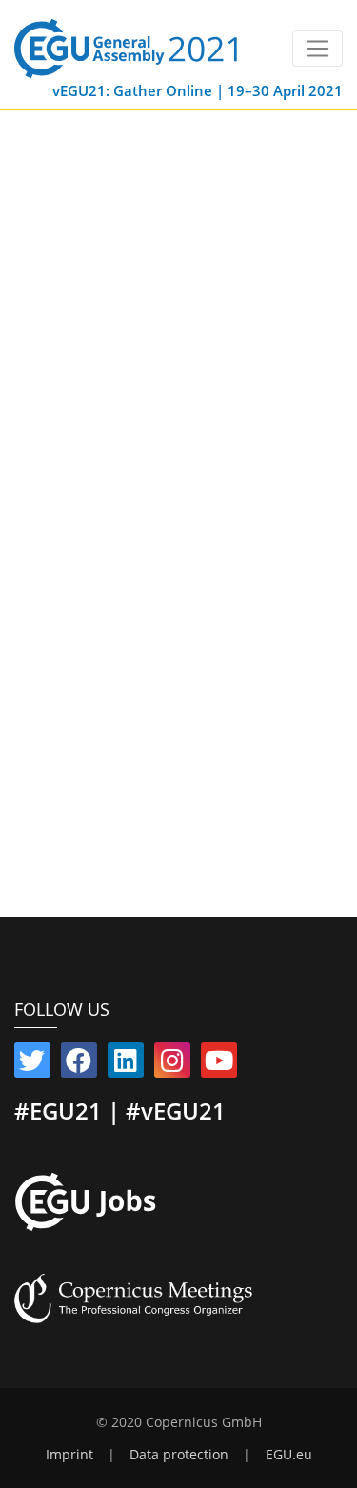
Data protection (178, 1454)
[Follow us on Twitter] (32, 1064)
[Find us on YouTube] (219, 1064)
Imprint (69, 1454)
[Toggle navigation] (317, 48)
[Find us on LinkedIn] (126, 1064)
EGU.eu (289, 1454)
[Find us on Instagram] (172, 1064)
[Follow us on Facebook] (79, 1064)
